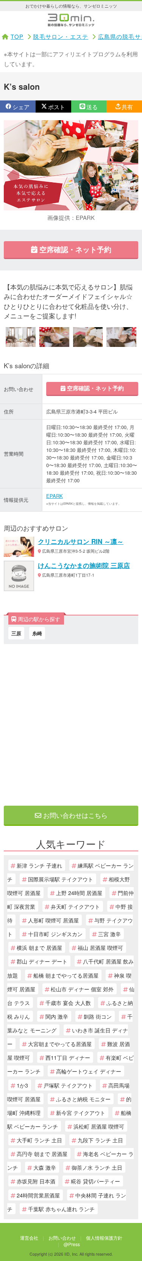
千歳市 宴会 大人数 (68, 1003)
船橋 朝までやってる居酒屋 (65, 975)
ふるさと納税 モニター (83, 1099)
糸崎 (37, 633)
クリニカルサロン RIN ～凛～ (80, 541)
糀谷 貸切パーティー (95, 1181)
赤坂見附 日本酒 (36, 1181)
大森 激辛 (44, 1167)
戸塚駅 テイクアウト (68, 1085)
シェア (21, 107)
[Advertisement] (71, 723)
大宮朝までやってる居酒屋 (60, 1044)
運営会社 (29, 1237)
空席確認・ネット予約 (74, 249)
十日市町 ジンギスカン (55, 934)
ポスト (56, 107)
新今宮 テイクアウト (80, 1112)
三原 (16, 633)
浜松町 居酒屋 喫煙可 (98, 1126)
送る (92, 107)
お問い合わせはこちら (74, 815)
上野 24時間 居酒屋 (79, 893)
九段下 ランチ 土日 (100, 1140)
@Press (72, 1244)
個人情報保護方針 (104, 1237)
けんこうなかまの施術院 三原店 (84, 565)
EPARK (54, 495)
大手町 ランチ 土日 (39, 1140)
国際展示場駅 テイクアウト (60, 879)
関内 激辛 (56, 1016)
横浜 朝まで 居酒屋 (39, 947)
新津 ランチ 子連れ (39, 865)
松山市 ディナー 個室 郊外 (82, 989)
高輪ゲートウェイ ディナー (88, 1071)
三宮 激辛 (109, 934)
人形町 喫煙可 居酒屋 (53, 920)
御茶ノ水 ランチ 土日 (97, 1167)
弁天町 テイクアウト (75, 906)
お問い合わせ (62, 1237)
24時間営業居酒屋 (38, 1195)
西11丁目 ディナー (67, 1057)
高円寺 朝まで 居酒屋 (42, 1154)
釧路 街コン (98, 1016)
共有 (127, 107)
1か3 (22, 1085)
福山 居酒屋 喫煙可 (100, 947)
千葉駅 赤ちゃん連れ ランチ (61, 1209)
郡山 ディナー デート (42, 961)
